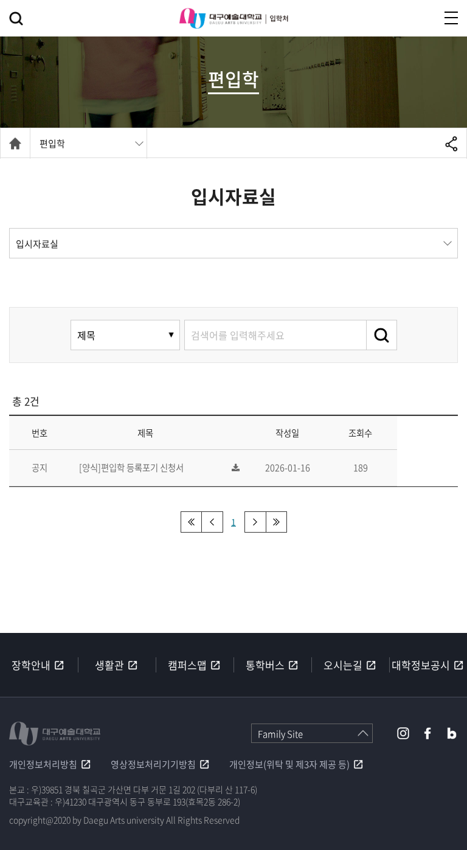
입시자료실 (37, 244)
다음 (255, 522)
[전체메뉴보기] (451, 18)
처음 (191, 522)
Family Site (280, 734)
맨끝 (276, 522)
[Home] (15, 143)
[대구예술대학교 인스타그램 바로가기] (403, 733)
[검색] (382, 335)
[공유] (451, 143)
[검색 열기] (16, 19)
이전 (212, 522)
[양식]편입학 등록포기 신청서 (131, 467)
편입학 (52, 143)
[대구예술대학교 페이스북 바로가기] (427, 733)
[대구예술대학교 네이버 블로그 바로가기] (452, 733)
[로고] (233, 18)
